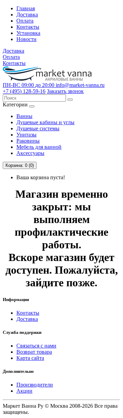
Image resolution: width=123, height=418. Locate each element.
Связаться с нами (36, 346)
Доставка (27, 14)
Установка (28, 33)
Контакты (27, 27)
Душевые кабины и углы (45, 122)
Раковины (28, 141)
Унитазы (26, 135)
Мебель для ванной (39, 147)
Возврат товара (34, 352)
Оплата (24, 21)
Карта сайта (30, 358)
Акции (24, 391)
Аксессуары (30, 153)
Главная (25, 8)
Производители (34, 385)
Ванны (24, 116)
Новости (26, 39)
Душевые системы (37, 128)
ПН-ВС (28, 85)
